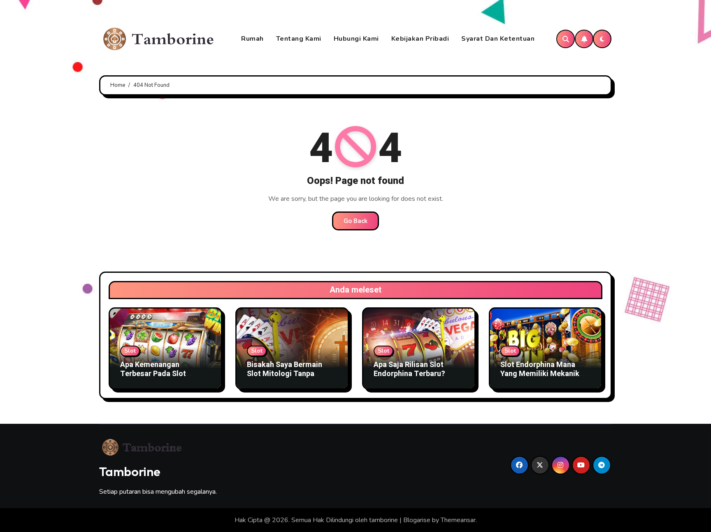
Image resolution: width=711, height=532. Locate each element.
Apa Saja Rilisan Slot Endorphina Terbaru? (409, 369)
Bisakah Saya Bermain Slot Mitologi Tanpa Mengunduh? (284, 373)
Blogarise (416, 520)
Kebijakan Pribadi (420, 38)
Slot (130, 351)
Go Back (355, 221)
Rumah (252, 38)
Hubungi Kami (356, 38)
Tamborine (129, 471)
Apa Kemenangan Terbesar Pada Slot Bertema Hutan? (153, 373)
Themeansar (458, 520)
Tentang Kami (298, 38)
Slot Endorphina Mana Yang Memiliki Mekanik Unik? (539, 373)
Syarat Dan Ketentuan (497, 38)
